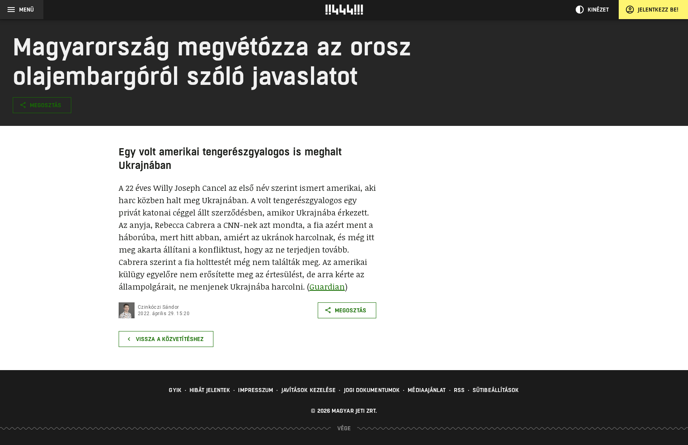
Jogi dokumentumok (372, 390)
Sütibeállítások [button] (496, 390)
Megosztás (45, 105)
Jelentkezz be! (658, 9)
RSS (459, 390)
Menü (26, 9)
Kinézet (598, 9)
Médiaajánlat (427, 390)
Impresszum (255, 390)
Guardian (327, 286)
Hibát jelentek (210, 390)
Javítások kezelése (308, 390)
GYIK (175, 390)
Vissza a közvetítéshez (169, 339)
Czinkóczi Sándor (158, 307)
